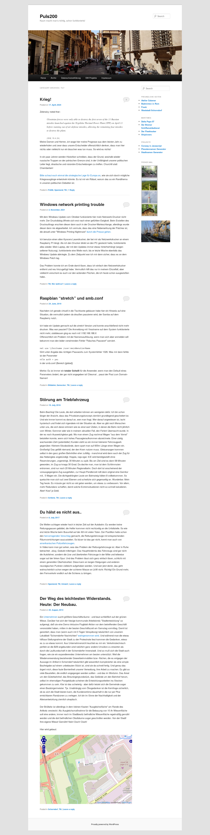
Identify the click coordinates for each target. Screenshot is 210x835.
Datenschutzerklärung (71, 77)
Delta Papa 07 (147, 121)
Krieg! (45, 99)
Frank (144, 107)
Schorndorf (53, 809)
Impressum (106, 77)
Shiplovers (146, 134)
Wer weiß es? (57, 283)
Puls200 (48, 16)
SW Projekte (91, 77)
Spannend (58, 190)
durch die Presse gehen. (99, 231)
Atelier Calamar (148, 100)
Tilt (65, 190)
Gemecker (61, 385)
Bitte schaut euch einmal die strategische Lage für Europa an (70, 175)
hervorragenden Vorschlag (57, 535)
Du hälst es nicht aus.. (60, 512)
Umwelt (64, 584)
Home (43, 77)
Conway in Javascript (151, 145)
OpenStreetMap (103, 802)
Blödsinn (52, 385)
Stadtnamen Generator (152, 152)
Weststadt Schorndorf (151, 110)
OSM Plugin (126, 802)
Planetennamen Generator (153, 149)
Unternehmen (50, 616)
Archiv (53, 77)
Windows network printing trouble (72, 204)
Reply (71, 190)
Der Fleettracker (148, 131)
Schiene (51, 497)
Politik (50, 190)
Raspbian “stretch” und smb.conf (71, 298)
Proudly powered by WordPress (105, 824)
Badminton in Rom (150, 103)
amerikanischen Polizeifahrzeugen (57, 543)
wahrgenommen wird (88, 635)
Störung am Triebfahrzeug (64, 399)
